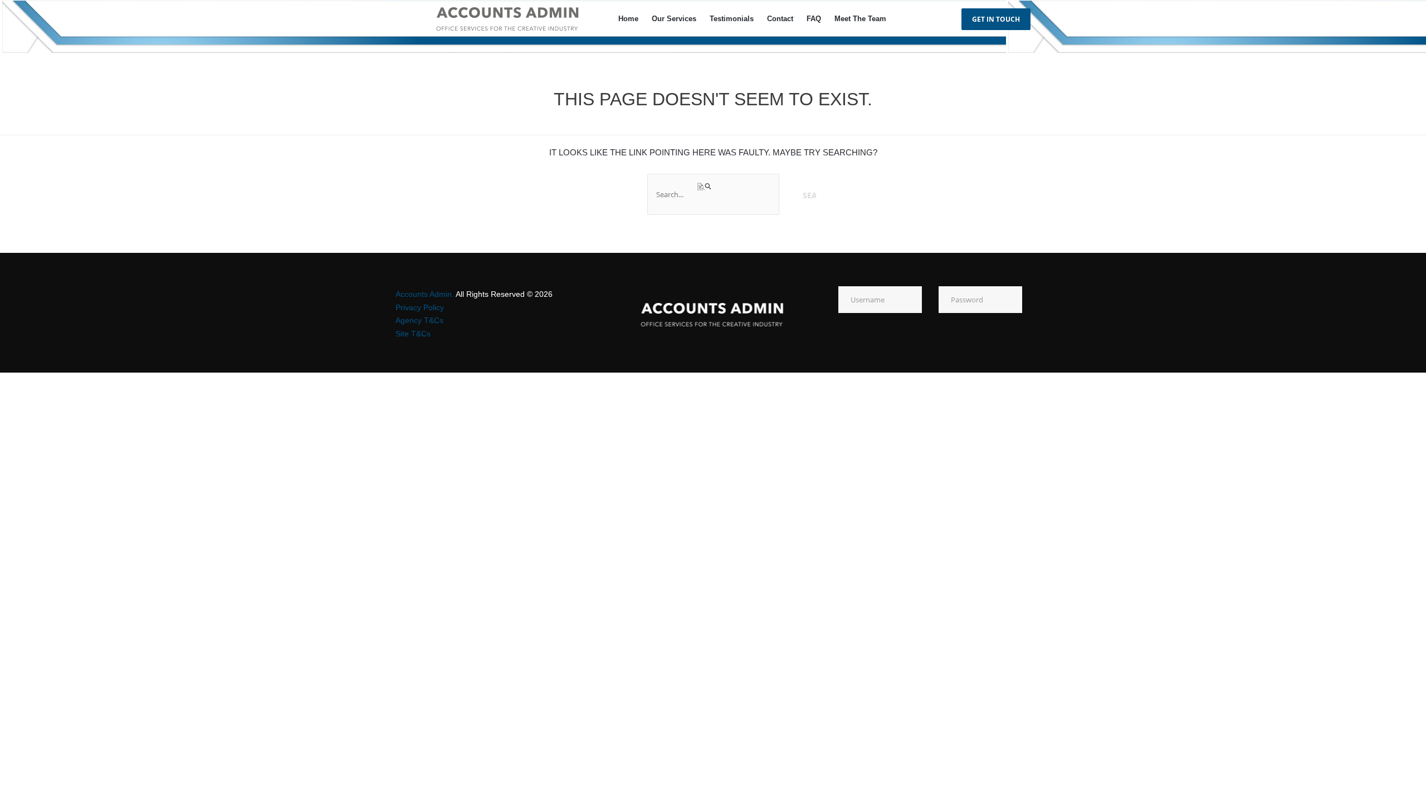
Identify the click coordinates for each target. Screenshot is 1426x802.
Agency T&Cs (419, 320)
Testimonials (732, 18)
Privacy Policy (419, 307)
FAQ (814, 18)
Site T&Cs (413, 333)
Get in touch (996, 19)
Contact (780, 18)
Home (628, 18)
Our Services (674, 18)
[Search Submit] (705, 187)
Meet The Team (860, 18)
